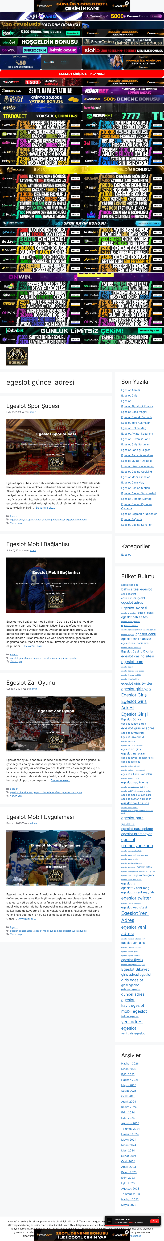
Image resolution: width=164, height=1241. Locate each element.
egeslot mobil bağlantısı (47, 658)
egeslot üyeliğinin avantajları (133, 965)
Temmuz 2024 (130, 1128)
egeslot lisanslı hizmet (130, 778)
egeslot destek (127, 667)
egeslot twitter (136, 897)
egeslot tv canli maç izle (138, 892)
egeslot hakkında (128, 741)
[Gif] (82, 170)
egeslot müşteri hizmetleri (136, 798)
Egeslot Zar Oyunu (30, 682)
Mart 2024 (128, 1150)
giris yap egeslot (130, 989)
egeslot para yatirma (132, 821)
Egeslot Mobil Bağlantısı (37, 544)
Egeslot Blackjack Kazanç (137, 406)
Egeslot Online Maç (133, 428)
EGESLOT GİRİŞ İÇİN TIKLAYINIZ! (82, 73)
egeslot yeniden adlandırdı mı (133, 939)
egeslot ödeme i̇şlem (129, 951)
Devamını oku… (46, 507)
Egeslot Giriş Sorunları (135, 444)
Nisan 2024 (128, 1145)
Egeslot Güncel (131, 719)
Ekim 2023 (128, 1177)
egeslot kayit (146, 757)
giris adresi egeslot (136, 974)
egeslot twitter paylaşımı (131, 903)
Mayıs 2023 (128, 1204)
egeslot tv (128, 883)
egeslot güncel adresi (53, 519)
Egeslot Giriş (129, 395)
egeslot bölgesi (127, 635)
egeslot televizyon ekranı (131, 880)
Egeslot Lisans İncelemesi (137, 466)
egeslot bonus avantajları (131, 630)
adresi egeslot (129, 584)
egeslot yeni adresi (133, 930)
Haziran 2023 (130, 1199)
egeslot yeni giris (133, 943)
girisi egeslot (130, 985)
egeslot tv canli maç (135, 888)
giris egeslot (132, 980)
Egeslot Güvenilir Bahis (136, 439)
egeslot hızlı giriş (131, 749)
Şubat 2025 (128, 1090)
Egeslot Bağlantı (131, 519)
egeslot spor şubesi (76, 519)
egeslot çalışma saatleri (131, 947)
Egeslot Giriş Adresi (134, 704)
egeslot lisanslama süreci (47, 792)
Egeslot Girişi (134, 714)
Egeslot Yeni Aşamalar (135, 422)
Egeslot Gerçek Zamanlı (136, 417)
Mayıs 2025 (128, 1085)
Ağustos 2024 (130, 1123)
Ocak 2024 (128, 1161)
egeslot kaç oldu (130, 761)
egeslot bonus (129, 625)
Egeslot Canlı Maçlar (134, 411)
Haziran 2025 (130, 1079)
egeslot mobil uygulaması (48, 930)
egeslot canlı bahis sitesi (135, 643)
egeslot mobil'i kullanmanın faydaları (136, 791)
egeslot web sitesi (134, 907)
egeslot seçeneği (128, 867)
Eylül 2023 (128, 1183)
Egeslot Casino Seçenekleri (138, 493)
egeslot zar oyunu (72, 792)
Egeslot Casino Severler (136, 524)
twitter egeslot (130, 1016)
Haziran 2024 (130, 1134)
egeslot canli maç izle (136, 639)
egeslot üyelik (132, 960)
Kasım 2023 (129, 1172)
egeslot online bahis (129, 808)
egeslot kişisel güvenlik (130, 766)
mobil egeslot (134, 1011)
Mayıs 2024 (128, 1139)
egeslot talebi (126, 875)
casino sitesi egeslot (133, 598)
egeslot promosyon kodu (137, 842)
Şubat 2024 (128, 1156)
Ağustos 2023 (130, 1188)
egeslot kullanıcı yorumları (136, 774)
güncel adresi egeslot (133, 997)
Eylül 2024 (128, 1117)
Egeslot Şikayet (135, 969)
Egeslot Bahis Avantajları (137, 455)
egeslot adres (132, 602)
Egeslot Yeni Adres (135, 916)
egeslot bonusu (149, 630)
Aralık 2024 (128, 1101)
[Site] (41, 124)
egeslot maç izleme (134, 782)
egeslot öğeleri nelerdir (130, 955)
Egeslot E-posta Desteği (136, 498)
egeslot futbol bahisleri (130, 679)
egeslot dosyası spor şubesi (25, 519)
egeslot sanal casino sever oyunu (134, 855)
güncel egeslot (69, 658)
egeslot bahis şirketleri (130, 622)
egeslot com (132, 661)
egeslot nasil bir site (135, 803)
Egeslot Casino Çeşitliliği (136, 471)
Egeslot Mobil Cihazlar (135, 477)
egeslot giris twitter (136, 683)
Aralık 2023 (128, 1166)
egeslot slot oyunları (129, 871)
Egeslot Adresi (130, 390)
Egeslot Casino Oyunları (138, 651)
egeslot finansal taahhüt (131, 675)
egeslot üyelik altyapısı (75, 930)
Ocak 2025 (128, 1096)
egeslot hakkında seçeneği (132, 745)
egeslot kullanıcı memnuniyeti (133, 770)
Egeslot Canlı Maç (132, 482)
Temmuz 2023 (130, 1194)
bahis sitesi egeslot (136, 589)
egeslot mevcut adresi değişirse (134, 787)
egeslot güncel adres (133, 723)
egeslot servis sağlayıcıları (132, 863)
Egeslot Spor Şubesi (32, 405)
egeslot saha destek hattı (131, 851)
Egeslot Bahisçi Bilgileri (136, 450)
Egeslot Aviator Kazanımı (137, 433)
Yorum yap (16, 523)
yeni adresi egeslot (132, 1025)
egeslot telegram (144, 875)
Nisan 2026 (128, 1069)
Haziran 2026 (130, 1063)
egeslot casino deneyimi (131, 648)
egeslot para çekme (137, 829)
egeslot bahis (146, 612)
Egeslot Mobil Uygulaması (40, 816)
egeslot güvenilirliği (132, 732)
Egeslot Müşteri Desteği (136, 460)
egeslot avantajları (128, 613)
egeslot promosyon (136, 834)
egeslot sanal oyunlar (130, 859)
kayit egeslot (132, 1005)
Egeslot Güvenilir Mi (132, 736)
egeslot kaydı (129, 757)
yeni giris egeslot (133, 1033)
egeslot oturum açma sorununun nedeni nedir (137, 812)
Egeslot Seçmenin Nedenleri (139, 513)
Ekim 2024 (128, 1112)
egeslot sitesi (144, 866)
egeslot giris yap (136, 689)
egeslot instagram (134, 753)
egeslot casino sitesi (137, 656)
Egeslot (14, 516)
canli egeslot (128, 593)
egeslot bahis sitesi (134, 617)
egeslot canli (145, 634)
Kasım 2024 (129, 1107)
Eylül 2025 (128, 1074)
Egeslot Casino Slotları (135, 488)
